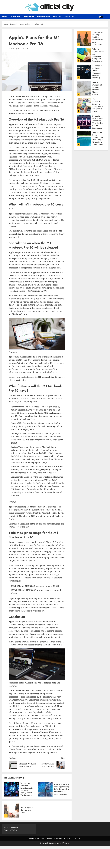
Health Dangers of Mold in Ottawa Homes (84, 88)
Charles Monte (14, 49)
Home (4, 17)
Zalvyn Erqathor (60, 794)
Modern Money (43, 17)
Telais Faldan (97, 45)
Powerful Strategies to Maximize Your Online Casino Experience (84, 122)
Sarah (23, 813)
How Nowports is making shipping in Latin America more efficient (45, 789)
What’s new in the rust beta (11, 810)
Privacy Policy (40, 838)
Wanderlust (29, 17)
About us (57, 17)
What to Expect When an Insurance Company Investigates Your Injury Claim (84, 55)
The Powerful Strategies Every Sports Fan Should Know (84, 105)
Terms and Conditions (54, 838)
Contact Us (69, 17)
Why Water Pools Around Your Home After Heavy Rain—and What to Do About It (84, 138)
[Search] (105, 17)
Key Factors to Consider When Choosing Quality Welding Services (84, 72)
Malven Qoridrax (95, 95)
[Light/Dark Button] (101, 17)
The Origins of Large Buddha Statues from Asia (84, 38)
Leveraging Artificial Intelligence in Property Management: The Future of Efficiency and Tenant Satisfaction (11, 789)
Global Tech (15, 17)
